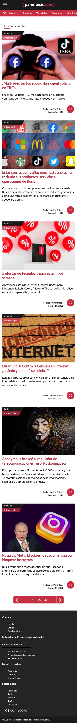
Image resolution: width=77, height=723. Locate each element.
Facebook (12, 690)
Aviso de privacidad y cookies (21, 655)
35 (31, 600)
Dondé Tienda (14, 678)
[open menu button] (5, 5)
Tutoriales (41, 13)
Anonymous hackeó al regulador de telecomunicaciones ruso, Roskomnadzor (34, 461)
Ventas (11, 627)
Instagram (12, 704)
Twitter (11, 694)
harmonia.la (13, 674)
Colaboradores (15, 631)
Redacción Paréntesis (53, 109)
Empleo (11, 624)
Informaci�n (10, 37)
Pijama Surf (13, 671)
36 (39, 600)
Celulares (57, 13)
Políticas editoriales (17, 651)
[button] (5, 13)
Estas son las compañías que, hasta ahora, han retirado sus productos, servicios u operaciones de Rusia (37, 176)
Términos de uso (15, 658)
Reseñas (27, 13)
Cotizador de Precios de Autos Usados (23, 636)
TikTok (11, 701)
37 (46, 600)
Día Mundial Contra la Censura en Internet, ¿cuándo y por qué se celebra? (35, 368)
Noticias (14, 13)
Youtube (12, 697)
